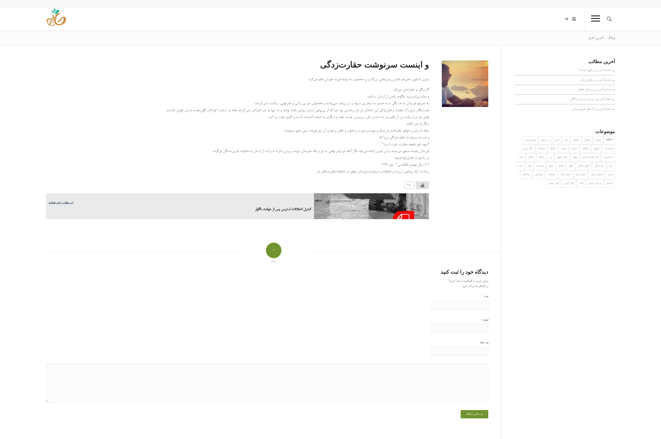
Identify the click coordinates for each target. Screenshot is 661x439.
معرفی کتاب (565, 174)
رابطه (575, 157)
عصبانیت (540, 166)
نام (485, 296)
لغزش (610, 174)
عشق (551, 166)
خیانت (563, 148)
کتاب (581, 183)
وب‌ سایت (484, 342)
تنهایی (596, 148)
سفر (611, 166)
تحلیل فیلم (531, 140)
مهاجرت (551, 174)
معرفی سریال (597, 174)
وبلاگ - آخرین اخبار (601, 38)
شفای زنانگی (583, 166)
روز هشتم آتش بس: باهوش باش (597, 80)
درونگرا (553, 148)
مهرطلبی (539, 174)
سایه (521, 157)
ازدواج (598, 140)
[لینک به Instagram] (574, 19)
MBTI (609, 140)
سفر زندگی (599, 166)
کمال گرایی (569, 183)
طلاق (571, 166)
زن (550, 157)
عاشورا (561, 166)
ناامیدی (609, 183)
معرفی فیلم (581, 174)
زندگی (531, 157)
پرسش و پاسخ (594, 183)
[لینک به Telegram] (566, 19)
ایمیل (484, 319)
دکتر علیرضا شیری (590, 157)
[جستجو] (609, 19)
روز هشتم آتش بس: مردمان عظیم (596, 89)
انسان (556, 140)
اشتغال (576, 140)
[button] (237, 125)
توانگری (585, 148)
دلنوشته (541, 148)
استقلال (587, 140)
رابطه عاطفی (562, 157)
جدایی (574, 148)
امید (566, 140)
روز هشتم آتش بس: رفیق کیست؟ (596, 70)
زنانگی (541, 157)
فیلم (529, 166)
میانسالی (526, 174)
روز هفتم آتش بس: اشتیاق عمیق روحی (593, 109)
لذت (520, 166)
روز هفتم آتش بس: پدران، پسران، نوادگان (592, 99)
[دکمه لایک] (422, 185)
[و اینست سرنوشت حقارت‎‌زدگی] (465, 83)
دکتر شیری (528, 148)
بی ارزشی (545, 140)
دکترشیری (608, 157)
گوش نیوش (554, 183)
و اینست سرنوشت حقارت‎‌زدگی (374, 64)
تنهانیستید (608, 148)
